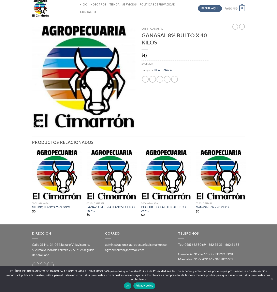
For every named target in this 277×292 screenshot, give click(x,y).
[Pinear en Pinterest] (167, 79)
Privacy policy (144, 285)
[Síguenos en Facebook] (35, 265)
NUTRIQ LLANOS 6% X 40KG (51, 207)
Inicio (83, 4)
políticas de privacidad (157, 4)
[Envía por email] (160, 79)
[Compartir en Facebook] (145, 79)
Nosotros (98, 4)
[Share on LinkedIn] (174, 79)
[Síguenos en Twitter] (50, 265)
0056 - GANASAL (152, 28)
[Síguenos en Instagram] (43, 265)
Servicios (129, 4)
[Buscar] (100, 12)
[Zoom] (37, 123)
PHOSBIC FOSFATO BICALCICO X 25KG (164, 209)
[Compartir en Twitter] (152, 79)
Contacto (88, 12)
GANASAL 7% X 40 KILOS (212, 207)
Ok (128, 285)
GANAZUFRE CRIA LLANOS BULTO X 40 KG (111, 209)
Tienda (114, 4)
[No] (272, 280)
